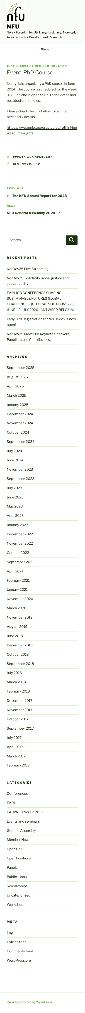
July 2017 (14, 738)
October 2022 (18, 553)
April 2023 (15, 516)
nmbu (27, 163)
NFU (13, 26)
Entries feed (17, 942)
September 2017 (20, 728)
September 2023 (20, 479)
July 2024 (14, 451)
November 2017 (19, 710)
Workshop (15, 905)
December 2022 (20, 534)
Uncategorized (18, 895)
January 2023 (17, 525)
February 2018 (18, 691)
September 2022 (20, 562)
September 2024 (20, 442)
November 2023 (20, 469)
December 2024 (20, 414)
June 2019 (15, 636)
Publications (17, 877)
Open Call (14, 849)
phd (37, 163)
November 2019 (20, 617)
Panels (12, 868)
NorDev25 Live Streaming (28, 269)
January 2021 (17, 590)
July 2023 (14, 488)
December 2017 (19, 701)
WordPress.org (19, 960)
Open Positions (19, 858)
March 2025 (16, 396)
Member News (18, 840)
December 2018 (20, 645)
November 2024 (20, 423)
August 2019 (17, 627)
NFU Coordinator (51, 66)
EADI (11, 803)
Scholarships (17, 886)
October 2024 (18, 432)
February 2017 (18, 765)
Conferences (17, 794)
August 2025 (17, 377)
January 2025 (17, 405)
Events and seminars (33, 157)
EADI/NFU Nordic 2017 (25, 812)
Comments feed (20, 951)
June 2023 (15, 497)
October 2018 (18, 654)
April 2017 (15, 747)
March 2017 (16, 756)
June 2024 (15, 460)
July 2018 (14, 673)
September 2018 (20, 664)
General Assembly (21, 831)
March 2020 (16, 608)
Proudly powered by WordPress (29, 1002)
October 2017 (18, 719)
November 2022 (20, 543)
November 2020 (20, 599)
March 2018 (16, 682)
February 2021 (18, 581)
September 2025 (20, 368)
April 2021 (15, 571)
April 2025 (15, 386)
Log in (12, 933)
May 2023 (15, 506)
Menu (45, 49)
